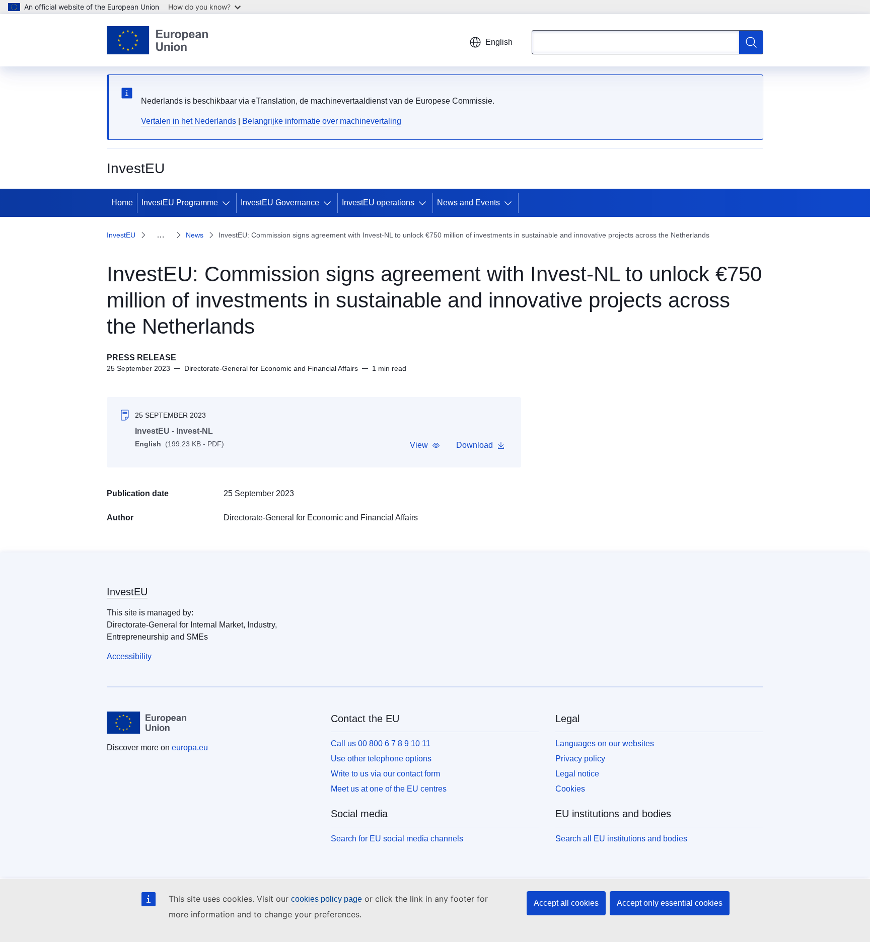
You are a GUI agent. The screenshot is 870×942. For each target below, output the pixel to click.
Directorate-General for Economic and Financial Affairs (321, 517)
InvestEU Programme (179, 202)
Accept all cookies (566, 903)
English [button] (499, 42)
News (194, 235)
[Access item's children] (228, 203)
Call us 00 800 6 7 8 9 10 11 (380, 743)
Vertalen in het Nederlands (188, 121)
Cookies (570, 788)
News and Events (468, 202)
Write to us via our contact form (385, 773)
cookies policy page (326, 899)
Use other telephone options (381, 758)
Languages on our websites (604, 743)
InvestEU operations (378, 202)
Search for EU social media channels (397, 838)
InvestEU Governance (280, 202)
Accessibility (129, 656)
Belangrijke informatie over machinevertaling (321, 121)
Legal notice (577, 773)
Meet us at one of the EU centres (389, 788)
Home (122, 202)
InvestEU (121, 235)
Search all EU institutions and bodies (621, 838)
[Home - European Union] (157, 40)
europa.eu (190, 747)
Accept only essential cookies (669, 903)
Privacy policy (580, 758)
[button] (425, 445)
